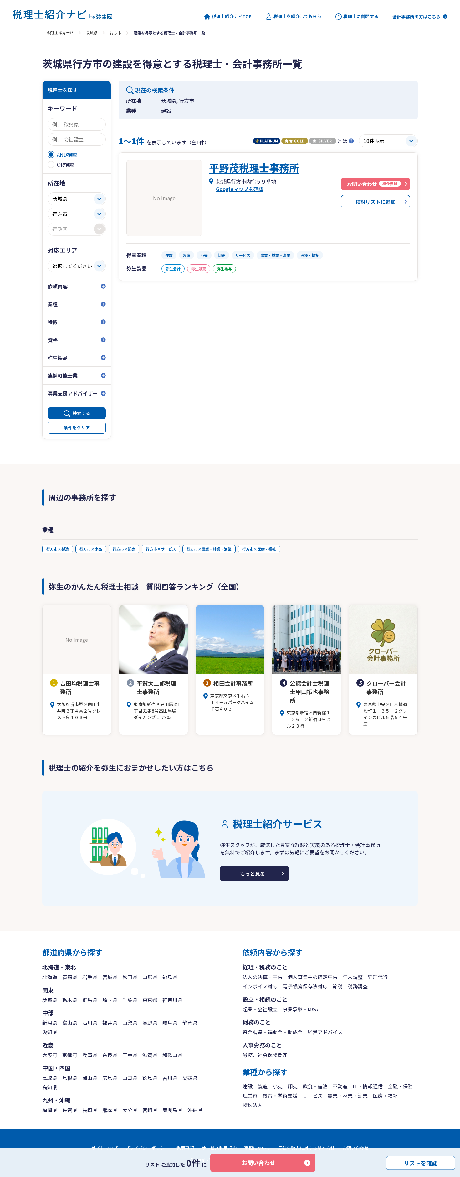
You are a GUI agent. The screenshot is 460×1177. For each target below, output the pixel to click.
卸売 (293, 1086)
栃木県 (69, 999)
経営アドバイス (325, 1032)
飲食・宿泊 (315, 1086)
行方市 (115, 32)
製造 (263, 1086)
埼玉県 (109, 999)
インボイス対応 (260, 986)
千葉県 (129, 999)
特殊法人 (253, 1105)
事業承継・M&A (300, 1009)
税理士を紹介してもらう (297, 16)
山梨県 (129, 1022)
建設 (248, 1086)
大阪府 (49, 1055)
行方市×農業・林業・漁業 (209, 549)
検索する (81, 413)
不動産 (340, 1086)
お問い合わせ (258, 1163)
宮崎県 (149, 1110)
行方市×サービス (161, 549)
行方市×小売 (90, 549)
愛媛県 (189, 1077)
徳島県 (149, 1077)
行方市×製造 (57, 549)
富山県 (69, 1022)
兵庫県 (89, 1055)
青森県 (69, 977)
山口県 (129, 1077)
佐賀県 (69, 1110)
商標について (257, 1148)
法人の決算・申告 (263, 977)
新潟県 (49, 1022)
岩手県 (89, 977)
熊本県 (109, 1110)
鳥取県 (49, 1077)
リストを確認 (420, 1163)
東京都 (149, 999)
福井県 (109, 1022)
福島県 (169, 977)
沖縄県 (194, 1110)
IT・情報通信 (368, 1086)
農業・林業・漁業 (348, 1095)
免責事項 (185, 1148)
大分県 (129, 1110)
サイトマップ (104, 1148)
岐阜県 (169, 1022)
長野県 (149, 1022)
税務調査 (358, 986)
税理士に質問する (360, 16)
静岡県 (189, 1022)
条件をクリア (77, 427)
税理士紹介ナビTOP (232, 16)
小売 (278, 1086)
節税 (338, 986)
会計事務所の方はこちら (416, 16)
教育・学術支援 (280, 1095)
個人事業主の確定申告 (313, 977)
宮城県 (109, 977)
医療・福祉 (385, 1095)
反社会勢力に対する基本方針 (306, 1148)
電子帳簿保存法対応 (305, 986)
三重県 (129, 1055)
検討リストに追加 (375, 201)
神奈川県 (172, 999)
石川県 (89, 1022)
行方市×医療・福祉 (259, 549)
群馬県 (89, 999)
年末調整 (353, 977)
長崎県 (89, 1110)
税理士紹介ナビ (60, 32)
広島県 (109, 1077)
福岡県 (49, 1110)
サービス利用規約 (219, 1148)
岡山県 (89, 1077)
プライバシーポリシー (147, 1148)
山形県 (149, 977)
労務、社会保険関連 (265, 1055)
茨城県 (91, 32)
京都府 (69, 1055)
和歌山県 (172, 1055)
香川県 (169, 1077)
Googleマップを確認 (239, 189)
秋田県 (129, 977)
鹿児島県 (172, 1110)
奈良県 (109, 1055)
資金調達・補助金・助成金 (273, 1032)
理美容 (250, 1095)
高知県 (49, 1087)
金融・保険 (400, 1086)
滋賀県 (149, 1055)
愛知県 (49, 1032)
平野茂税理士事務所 (254, 167)
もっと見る (252, 873)
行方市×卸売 (124, 549)
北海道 (49, 977)
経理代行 (378, 977)
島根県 (69, 1077)
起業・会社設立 (260, 1009)
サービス (313, 1095)
